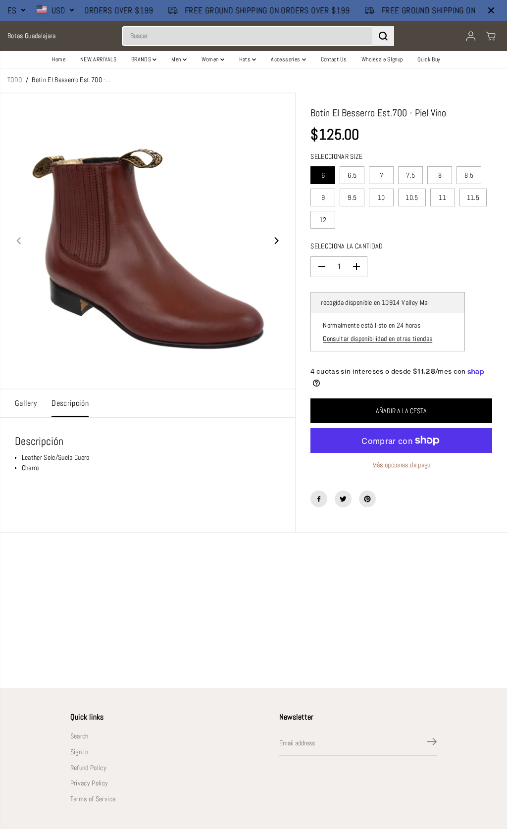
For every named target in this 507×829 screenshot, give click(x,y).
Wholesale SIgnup (382, 59)
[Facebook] (318, 498)
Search (79, 736)
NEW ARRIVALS (98, 59)
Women (211, 59)
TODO (14, 80)
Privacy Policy (89, 783)
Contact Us (334, 59)
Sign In (79, 752)
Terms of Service (92, 799)
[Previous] (19, 241)
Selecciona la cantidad (346, 246)
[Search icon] (383, 36)
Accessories (286, 59)
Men (176, 59)
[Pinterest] (367, 498)
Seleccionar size (336, 156)
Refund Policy (88, 768)
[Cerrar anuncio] (491, 10)
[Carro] (491, 36)
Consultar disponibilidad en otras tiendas (377, 339)
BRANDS (141, 59)
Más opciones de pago (401, 465)
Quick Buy (428, 59)
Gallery (26, 403)
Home (58, 59)
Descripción (70, 403)
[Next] (275, 241)
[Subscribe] (432, 743)
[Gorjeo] (343, 498)
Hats (246, 59)
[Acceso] (471, 36)
